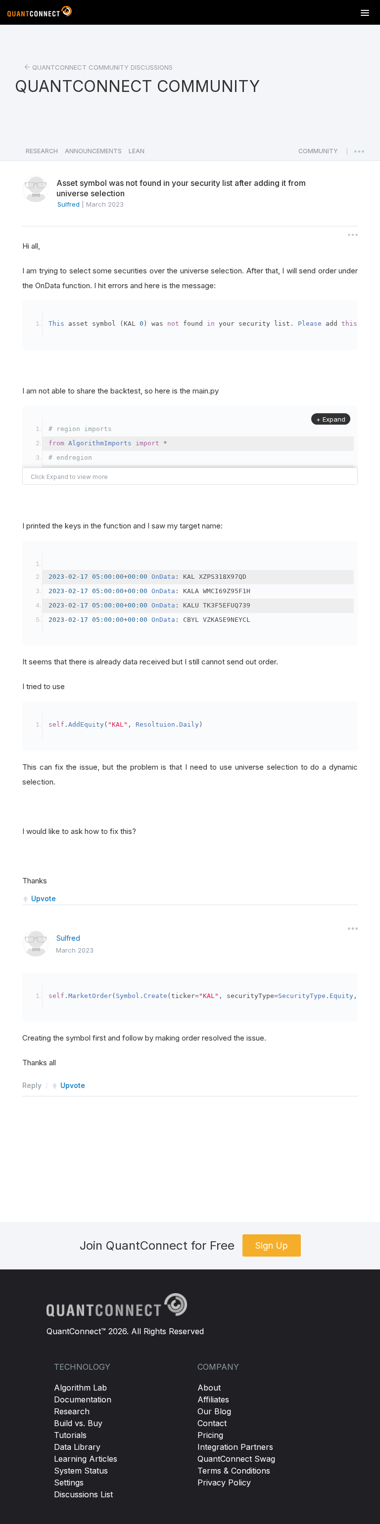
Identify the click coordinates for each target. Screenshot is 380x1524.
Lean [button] (136, 151)
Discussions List (83, 1494)
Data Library (77, 1447)
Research (72, 1411)
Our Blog (214, 1411)
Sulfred (68, 938)
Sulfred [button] (68, 204)
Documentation (82, 1399)
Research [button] (42, 151)
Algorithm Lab (80, 1388)
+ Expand (330, 419)
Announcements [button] (93, 151)
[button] (318, 153)
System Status (81, 1471)
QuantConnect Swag (236, 1459)
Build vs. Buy (78, 1423)
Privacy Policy (224, 1482)
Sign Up (271, 1245)
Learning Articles (85, 1459)
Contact (212, 1423)
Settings (69, 1482)
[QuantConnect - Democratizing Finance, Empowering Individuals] (39, 13)
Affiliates (213, 1399)
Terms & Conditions (233, 1471)
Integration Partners (235, 1447)
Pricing (210, 1435)
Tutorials (70, 1435)
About (209, 1388)
